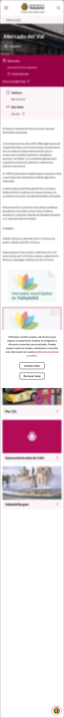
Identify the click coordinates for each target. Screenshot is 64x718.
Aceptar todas (32, 365)
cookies (33, 355)
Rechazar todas (32, 375)
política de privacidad (47, 351)
